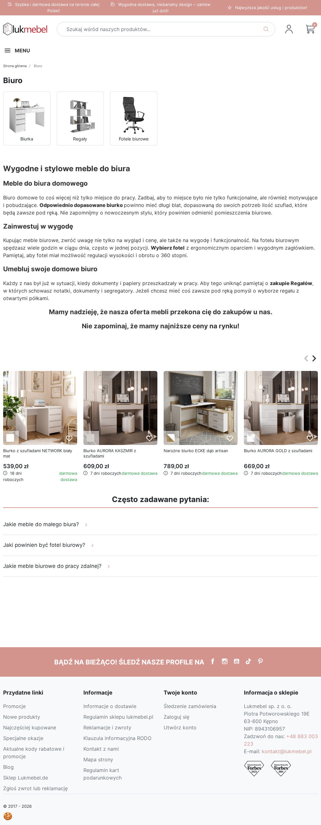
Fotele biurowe (134, 138)
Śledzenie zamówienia (190, 706)
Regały (80, 138)
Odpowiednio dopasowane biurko (81, 205)
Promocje (14, 706)
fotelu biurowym (279, 240)
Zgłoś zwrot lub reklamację (35, 788)
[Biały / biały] (10, 438)
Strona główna (15, 66)
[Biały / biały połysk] (251, 438)
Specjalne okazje (23, 738)
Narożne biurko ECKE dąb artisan (196, 450)
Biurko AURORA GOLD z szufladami (278, 450)
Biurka (26, 138)
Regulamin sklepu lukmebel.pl (118, 717)
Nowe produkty (21, 717)
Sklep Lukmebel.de (25, 778)
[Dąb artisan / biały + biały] (171, 438)
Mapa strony (98, 759)
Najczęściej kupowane (29, 727)
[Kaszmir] (90, 438)
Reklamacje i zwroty (107, 727)
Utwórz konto (180, 727)
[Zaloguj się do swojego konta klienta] (289, 29)
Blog (8, 767)
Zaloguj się (176, 717)
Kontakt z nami (101, 749)
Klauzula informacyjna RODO (117, 738)
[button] (310, 29)
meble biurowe (40, 240)
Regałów (301, 283)
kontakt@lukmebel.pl (287, 751)
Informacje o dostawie (109, 706)
